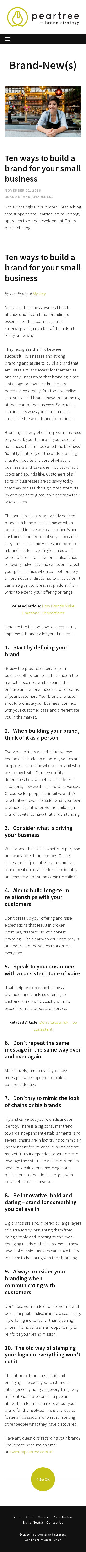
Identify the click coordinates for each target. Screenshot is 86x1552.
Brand (11, 196)
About (30, 1517)
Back (44, 1479)
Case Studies (63, 1517)
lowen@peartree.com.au (31, 1452)
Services (44, 1517)
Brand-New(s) (33, 1522)
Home (18, 1517)
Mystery (39, 293)
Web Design (32, 1539)
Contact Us (54, 1522)
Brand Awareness (36, 196)
